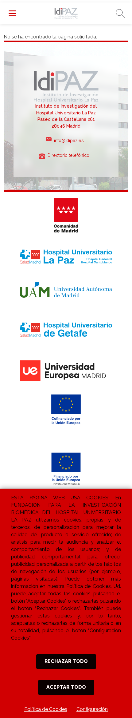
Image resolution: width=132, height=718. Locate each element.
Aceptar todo (66, 687)
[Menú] (12, 13)
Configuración (92, 709)
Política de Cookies (45, 709)
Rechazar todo (66, 661)
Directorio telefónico (70, 155)
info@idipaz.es (70, 140)
